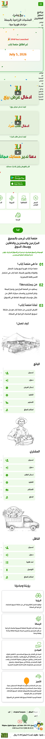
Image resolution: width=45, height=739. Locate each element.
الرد (9, 712)
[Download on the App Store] (18, 184)
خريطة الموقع (33, 712)
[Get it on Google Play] (18, 178)
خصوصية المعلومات (19, 712)
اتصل (36, 716)
